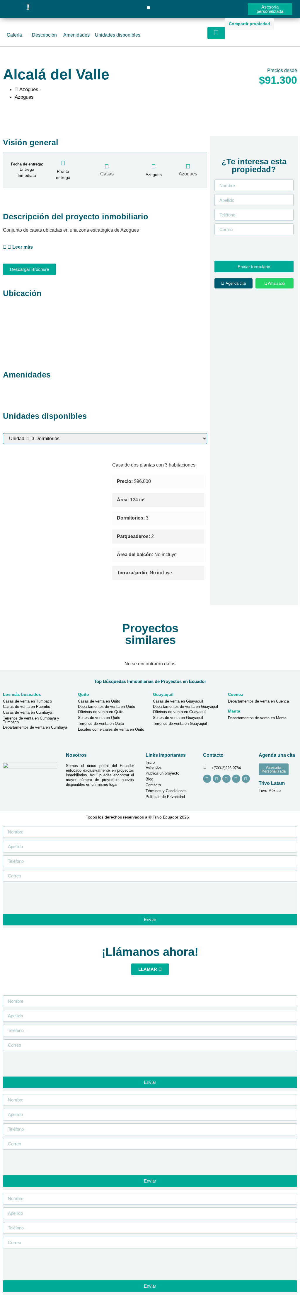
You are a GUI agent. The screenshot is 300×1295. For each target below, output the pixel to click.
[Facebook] (217, 779)
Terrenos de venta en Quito (101, 723)
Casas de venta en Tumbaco (27, 701)
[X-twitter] (246, 779)
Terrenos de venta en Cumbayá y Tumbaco (31, 720)
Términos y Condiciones (166, 791)
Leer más (22, 247)
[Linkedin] (236, 779)
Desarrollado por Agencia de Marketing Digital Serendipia (233, 817)
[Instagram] (207, 779)
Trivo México (270, 790)
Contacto (153, 785)
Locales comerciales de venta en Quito (111, 729)
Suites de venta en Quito (99, 717)
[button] (148, 7)
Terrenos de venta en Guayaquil (180, 723)
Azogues (188, 173)
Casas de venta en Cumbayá (27, 712)
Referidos (154, 767)
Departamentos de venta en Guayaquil (185, 706)
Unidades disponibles (117, 35)
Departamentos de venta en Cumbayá (35, 727)
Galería (14, 35)
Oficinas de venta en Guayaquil (179, 712)
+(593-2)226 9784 (226, 768)
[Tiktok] (226, 779)
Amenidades (76, 35)
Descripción (44, 35)
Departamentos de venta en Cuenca (258, 701)
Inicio (150, 762)
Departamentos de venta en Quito (106, 706)
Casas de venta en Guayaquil (178, 701)
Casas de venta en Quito (99, 701)
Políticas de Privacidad (165, 797)
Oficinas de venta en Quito (100, 712)
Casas (107, 173)
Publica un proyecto (162, 773)
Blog (149, 779)
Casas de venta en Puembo (26, 706)
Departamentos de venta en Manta (257, 718)
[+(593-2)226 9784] (205, 767)
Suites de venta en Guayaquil (178, 717)
